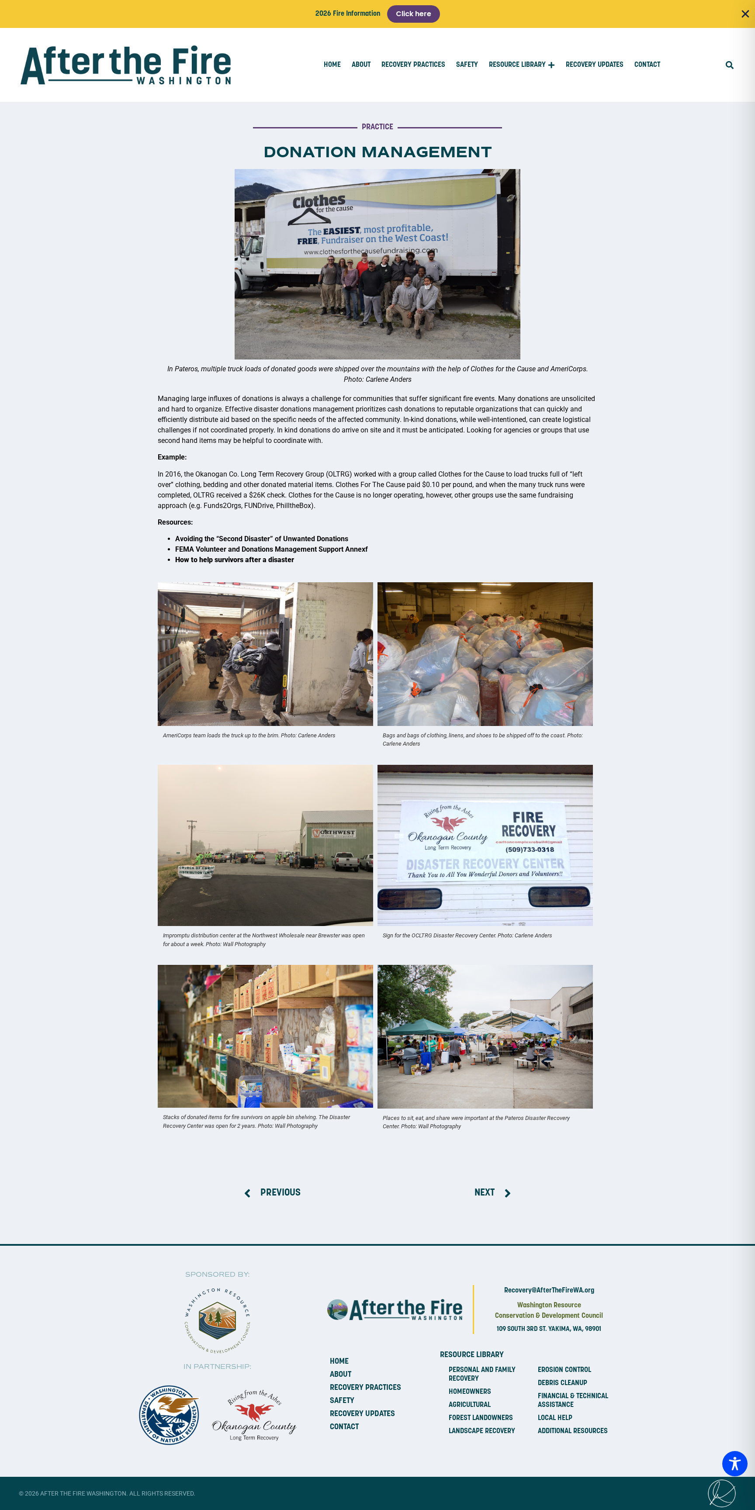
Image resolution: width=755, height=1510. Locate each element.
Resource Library (472, 1355)
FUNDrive (258, 505)
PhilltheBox (293, 505)
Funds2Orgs (222, 505)
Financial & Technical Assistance (573, 1401)
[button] (729, 65)
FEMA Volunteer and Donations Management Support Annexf (271, 549)
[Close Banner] (745, 14)
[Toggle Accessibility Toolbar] (734, 1463)
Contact (344, 1427)
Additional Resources (573, 1431)
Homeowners (470, 1392)
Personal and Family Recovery (482, 1374)
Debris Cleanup (562, 1383)
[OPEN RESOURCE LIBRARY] (551, 65)
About (340, 1375)
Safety (342, 1401)
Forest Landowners (481, 1418)
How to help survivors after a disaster (234, 560)
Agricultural (470, 1405)
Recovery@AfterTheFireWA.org (549, 1290)
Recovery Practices (365, 1388)
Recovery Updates (362, 1414)
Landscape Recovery (482, 1431)
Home (339, 1362)
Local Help (555, 1418)
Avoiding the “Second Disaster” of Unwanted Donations (261, 539)
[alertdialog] (377, 14)
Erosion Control (564, 1370)
